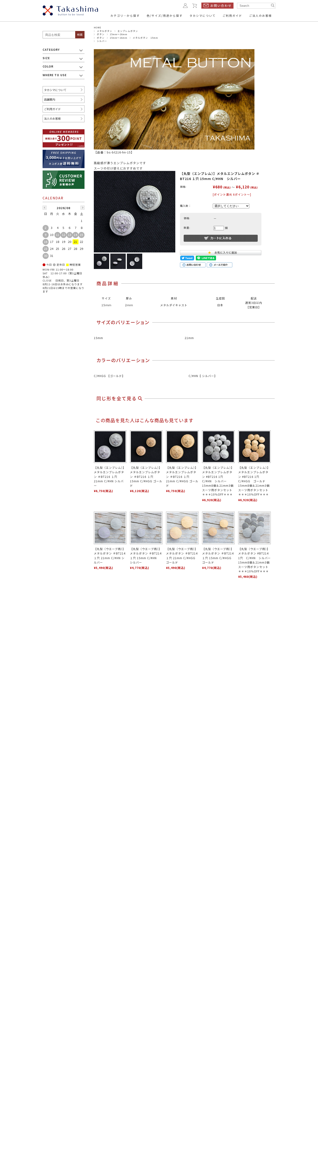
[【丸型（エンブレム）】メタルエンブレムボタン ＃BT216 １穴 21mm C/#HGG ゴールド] (182, 446)
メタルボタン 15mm (145, 37)
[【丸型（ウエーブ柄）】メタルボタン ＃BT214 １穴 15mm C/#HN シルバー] (146, 528)
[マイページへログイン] (185, 5)
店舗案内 (49, 99)
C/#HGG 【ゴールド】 (109, 376)
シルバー (102, 41)
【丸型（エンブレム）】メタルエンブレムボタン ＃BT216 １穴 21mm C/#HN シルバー (110, 476)
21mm (189, 338)
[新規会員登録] (64, 132)
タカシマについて (55, 90)
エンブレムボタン (128, 31)
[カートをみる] (195, 5)
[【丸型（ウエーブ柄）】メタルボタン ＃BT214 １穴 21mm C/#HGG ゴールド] (182, 528)
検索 (80, 34)
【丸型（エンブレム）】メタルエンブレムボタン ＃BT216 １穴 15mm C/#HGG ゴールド (146, 476)
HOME (97, 27)
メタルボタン (104, 31)
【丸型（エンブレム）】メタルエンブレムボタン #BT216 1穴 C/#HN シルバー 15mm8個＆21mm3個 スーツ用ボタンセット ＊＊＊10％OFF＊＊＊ (218, 481)
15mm (98, 338)
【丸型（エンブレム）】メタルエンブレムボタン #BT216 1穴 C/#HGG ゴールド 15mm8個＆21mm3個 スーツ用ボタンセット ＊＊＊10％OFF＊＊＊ (254, 481)
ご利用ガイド (52, 109)
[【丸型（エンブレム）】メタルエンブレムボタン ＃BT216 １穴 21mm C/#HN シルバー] (110, 446)
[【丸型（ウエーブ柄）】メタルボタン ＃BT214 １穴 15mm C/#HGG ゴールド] (218, 528)
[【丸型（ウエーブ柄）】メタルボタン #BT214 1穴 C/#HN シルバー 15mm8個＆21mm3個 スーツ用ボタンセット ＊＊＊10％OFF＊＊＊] (254, 528)
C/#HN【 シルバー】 (203, 376)
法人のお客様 (52, 118)
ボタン (101, 34)
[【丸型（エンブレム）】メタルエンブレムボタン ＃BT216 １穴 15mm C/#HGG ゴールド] (146, 446)
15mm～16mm (118, 34)
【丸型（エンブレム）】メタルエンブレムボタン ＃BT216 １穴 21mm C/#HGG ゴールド (182, 476)
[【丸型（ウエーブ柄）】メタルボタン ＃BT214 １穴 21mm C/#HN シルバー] (110, 528)
